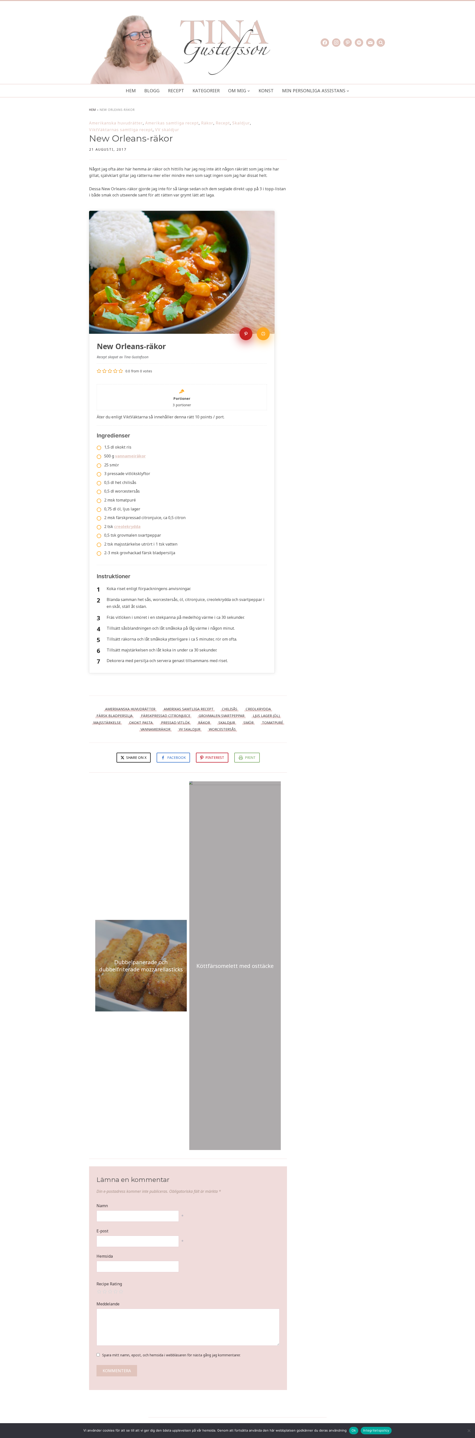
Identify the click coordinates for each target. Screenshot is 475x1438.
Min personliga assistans (313, 91)
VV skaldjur (167, 129)
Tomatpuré (272, 722)
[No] (468, 1430)
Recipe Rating (109, 1284)
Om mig (237, 91)
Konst (266, 91)
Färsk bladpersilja (114, 715)
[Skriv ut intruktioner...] (263, 333)
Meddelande (107, 1304)
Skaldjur (241, 123)
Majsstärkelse (107, 722)
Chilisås (229, 709)
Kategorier (206, 91)
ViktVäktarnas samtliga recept (121, 129)
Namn (102, 1205)
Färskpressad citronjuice (165, 715)
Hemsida (104, 1256)
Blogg (152, 91)
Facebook (176, 757)
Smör (248, 722)
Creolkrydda (258, 709)
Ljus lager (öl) (266, 715)
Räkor (207, 123)
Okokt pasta (141, 722)
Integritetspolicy (376, 1430)
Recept (176, 91)
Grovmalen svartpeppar (221, 715)
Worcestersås (222, 729)
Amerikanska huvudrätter (116, 123)
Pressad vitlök (175, 722)
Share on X (135, 757)
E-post (102, 1231)
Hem (131, 91)
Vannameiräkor (155, 729)
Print (250, 757)
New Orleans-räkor (131, 138)
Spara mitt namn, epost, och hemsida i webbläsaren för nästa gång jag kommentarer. (171, 1355)
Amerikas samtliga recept (172, 123)
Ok (354, 1430)
